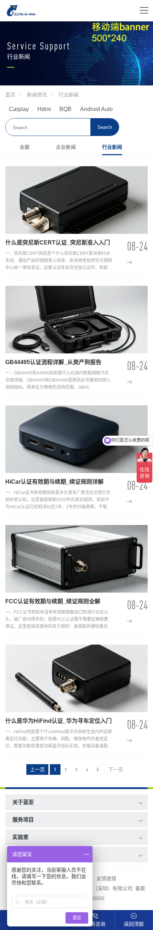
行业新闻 (69, 95)
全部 (25, 147)
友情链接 (106, 878)
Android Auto (96, 109)
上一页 (37, 769)
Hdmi (44, 109)
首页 (10, 95)
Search (104, 127)
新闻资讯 (37, 95)
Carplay (19, 109)
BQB (65, 109)
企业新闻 (66, 147)
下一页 (115, 769)
